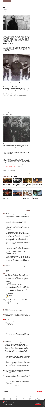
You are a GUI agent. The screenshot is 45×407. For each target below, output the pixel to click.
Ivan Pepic (6, 369)
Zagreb (4, 398)
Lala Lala (8, 302)
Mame (16, 399)
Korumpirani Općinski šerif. (8, 313)
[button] (4, 180)
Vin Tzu (7, 380)
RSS (29, 399)
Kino (29, 397)
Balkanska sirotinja (9, 324)
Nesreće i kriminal (5, 399)
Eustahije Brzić (6, 341)
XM (3, 273)
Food (16, 398)
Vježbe (23, 398)
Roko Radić (8, 354)
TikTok (37, 398)
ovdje (20, 168)
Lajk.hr (23, 397)
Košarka (10, 399)
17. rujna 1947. (6, 11)
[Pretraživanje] (41, 1)
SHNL (10, 398)
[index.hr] (7, 1)
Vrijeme (30, 398)
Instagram (37, 397)
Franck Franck (8, 327)
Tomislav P (8, 305)
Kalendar (5, 176)
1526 (4, 178)
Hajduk (10, 397)
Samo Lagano (8, 295)
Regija (3, 397)
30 (24, 178)
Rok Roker (6, 309)
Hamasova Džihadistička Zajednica (10, 253)
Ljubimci (17, 397)
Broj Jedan (6, 319)
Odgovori (23, 399)
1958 (14, 178)
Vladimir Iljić (6, 265)
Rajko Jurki (6, 213)
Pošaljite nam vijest (37, 399)
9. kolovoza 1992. (12, 11)
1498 (34, 178)
